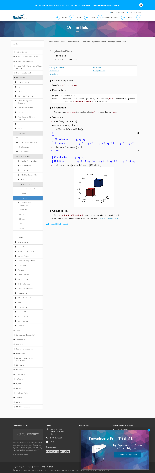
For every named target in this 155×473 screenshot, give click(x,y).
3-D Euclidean (24, 152)
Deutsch (36, 467)
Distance (22, 219)
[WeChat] (68, 451)
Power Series (22, 307)
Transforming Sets (26, 184)
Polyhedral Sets (24, 156)
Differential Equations (25, 96)
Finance (20, 124)
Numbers (21, 326)
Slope (21, 233)
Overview (23, 210)
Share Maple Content (23, 73)
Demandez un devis (135, 12)
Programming (20, 340)
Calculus (21, 91)
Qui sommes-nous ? (20, 425)
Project (24, 193)
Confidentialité (69, 470)
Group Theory (23, 316)
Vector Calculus (23, 279)
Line (20, 223)
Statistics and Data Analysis (25, 335)
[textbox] (66, 121)
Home (48, 42)
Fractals (20, 128)
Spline (21, 237)
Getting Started (21, 52)
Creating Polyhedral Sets (28, 161)
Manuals (19, 388)
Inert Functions (23, 321)
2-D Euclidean (24, 147)
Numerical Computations (26, 261)
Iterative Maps (23, 242)
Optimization (22, 265)
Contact (49, 425)
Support (55, 42)
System (18, 384)
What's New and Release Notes (27, 57)
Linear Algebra (22, 247)
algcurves (22, 214)
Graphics (19, 344)
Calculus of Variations (25, 288)
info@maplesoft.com (57, 442)
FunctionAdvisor (23, 312)
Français (29, 467)
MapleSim (19, 402)
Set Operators (25, 170)
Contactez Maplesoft (117, 12)
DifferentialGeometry (25, 298)
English (21, 467)
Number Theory (23, 256)
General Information (25, 82)
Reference (19, 379)
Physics (19, 330)
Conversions (22, 293)
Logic (19, 302)
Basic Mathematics (24, 284)
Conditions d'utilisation (57, 470)
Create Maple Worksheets (25, 61)
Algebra (20, 87)
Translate (25, 198)
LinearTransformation (29, 189)
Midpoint (22, 228)
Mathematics (20, 77)
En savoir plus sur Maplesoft (21, 454)
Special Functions (24, 275)
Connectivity (20, 353)
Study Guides (20, 374)
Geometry (21, 133)
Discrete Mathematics (25, 108)
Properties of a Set (26, 179)
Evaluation (21, 112)
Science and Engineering (24, 349)
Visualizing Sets (25, 166)
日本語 (43, 467)
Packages (21, 270)
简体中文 (50, 467)
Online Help (64, 42)
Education (19, 370)
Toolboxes (19, 398)
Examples (22, 138)
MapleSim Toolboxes (23, 407)
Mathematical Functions (26, 251)
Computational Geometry (28, 142)
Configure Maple (22, 393)
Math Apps (20, 365)
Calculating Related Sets (28, 175)
